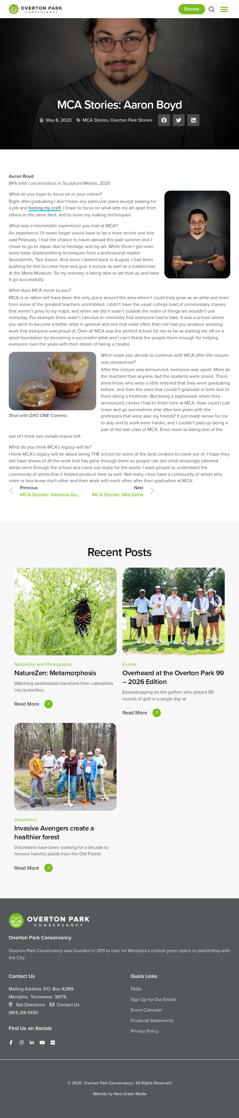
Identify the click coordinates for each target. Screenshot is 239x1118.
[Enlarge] (89, 359)
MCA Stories (95, 120)
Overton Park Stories (131, 120)
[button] (224, 9)
